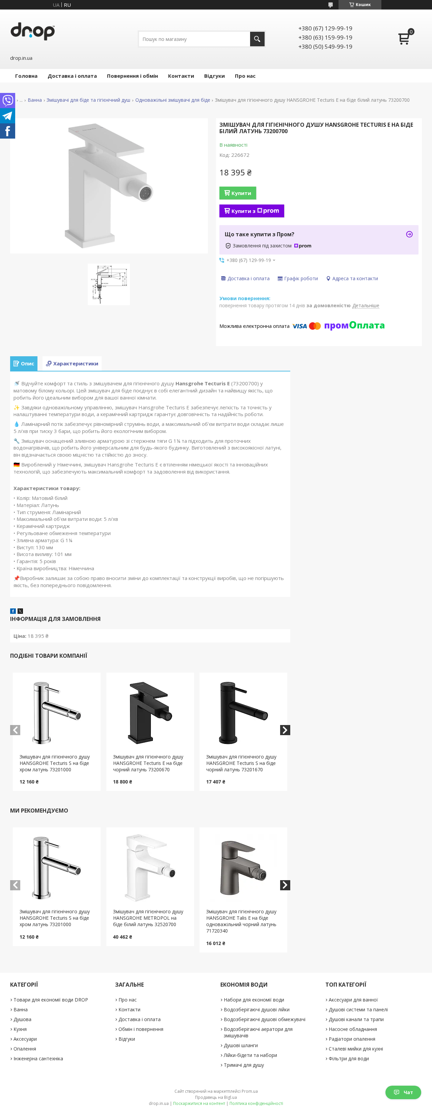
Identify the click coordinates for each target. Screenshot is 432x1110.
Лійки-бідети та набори (250, 1055)
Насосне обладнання (353, 1029)
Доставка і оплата (72, 75)
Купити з (243, 211)
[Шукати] (257, 39)
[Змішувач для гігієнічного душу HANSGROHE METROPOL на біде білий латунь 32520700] (150, 868)
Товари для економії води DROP (51, 999)
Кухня (20, 1029)
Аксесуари (25, 1039)
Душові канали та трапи (356, 1019)
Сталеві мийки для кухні (356, 1048)
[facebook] (13, 611)
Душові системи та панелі (358, 1009)
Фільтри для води (349, 1058)
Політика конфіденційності (256, 1103)
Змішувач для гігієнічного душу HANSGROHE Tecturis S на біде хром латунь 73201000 (55, 763)
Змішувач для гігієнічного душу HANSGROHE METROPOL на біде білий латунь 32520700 (148, 917)
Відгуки (214, 75)
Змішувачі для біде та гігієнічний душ (88, 100)
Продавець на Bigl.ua (216, 1097)
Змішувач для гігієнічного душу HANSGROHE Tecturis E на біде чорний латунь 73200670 (148, 763)
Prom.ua (250, 1091)
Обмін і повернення (140, 1029)
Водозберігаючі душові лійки (257, 1009)
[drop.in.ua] (32, 31)
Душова (22, 1019)
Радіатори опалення (352, 1039)
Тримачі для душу (244, 1065)
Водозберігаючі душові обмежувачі (264, 1019)
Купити (241, 193)
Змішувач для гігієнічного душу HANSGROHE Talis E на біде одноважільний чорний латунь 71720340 (241, 921)
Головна (26, 75)
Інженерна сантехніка (38, 1058)
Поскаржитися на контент (199, 1103)
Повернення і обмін (132, 75)
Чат (408, 1092)
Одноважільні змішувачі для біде (172, 100)
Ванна (35, 100)
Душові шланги (241, 1045)
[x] (20, 611)
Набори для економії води (254, 999)
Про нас (245, 75)
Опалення (25, 1048)
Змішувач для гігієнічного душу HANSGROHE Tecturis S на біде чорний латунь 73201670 (241, 763)
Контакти (181, 75)
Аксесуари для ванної (353, 999)
